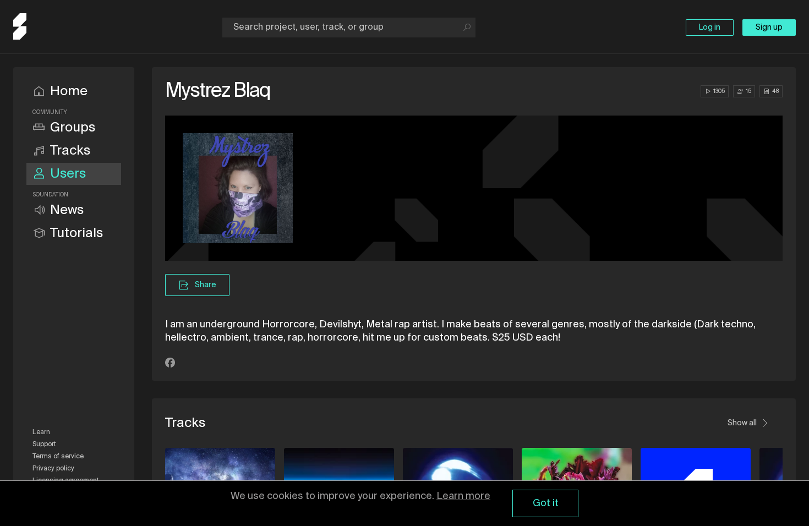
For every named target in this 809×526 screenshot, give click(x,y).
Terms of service (58, 456)
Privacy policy (53, 468)
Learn (41, 432)
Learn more (463, 496)
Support (44, 444)
